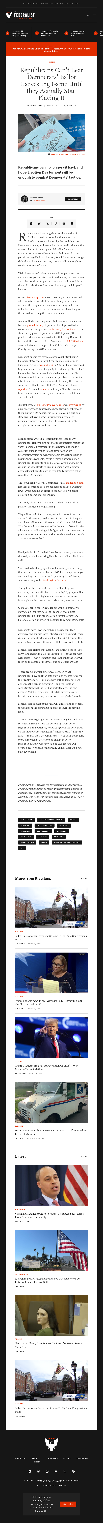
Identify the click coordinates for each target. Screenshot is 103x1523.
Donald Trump (26, 837)
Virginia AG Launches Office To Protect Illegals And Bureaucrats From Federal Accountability (49, 1215)
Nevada (44, 842)
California (25, 831)
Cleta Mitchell (43, 831)
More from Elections (33, 878)
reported (23, 389)
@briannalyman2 (39, 200)
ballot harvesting (44, 825)
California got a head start (62, 329)
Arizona (73, 820)
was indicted (46, 365)
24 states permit (36, 297)
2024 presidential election (51, 820)
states (46, 389)
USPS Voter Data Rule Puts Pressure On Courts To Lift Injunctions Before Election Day (51, 1132)
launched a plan (75, 482)
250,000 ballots (74, 341)
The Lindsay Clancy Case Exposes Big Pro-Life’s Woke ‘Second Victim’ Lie (49, 1345)
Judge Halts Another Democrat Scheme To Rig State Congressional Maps (51, 937)
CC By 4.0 (81, 154)
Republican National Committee (67, 842)
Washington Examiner (54, 580)
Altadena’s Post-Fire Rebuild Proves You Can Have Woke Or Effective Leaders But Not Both (47, 1280)
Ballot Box (25, 825)
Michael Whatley (27, 842)
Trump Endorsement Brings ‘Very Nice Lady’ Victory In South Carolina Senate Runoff (49, 1002)
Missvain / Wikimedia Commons (63, 154)
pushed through (35, 325)
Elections (43, 837)
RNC (22, 848)
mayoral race (56, 404)
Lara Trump (58, 837)
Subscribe (68, 1504)
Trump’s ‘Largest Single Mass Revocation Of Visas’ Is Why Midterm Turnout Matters (46, 1067)
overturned (75, 404)
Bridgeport (64, 825)
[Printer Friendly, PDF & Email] (72, 224)
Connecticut (42, 404)
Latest (20, 1156)
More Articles (73, 199)
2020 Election (26, 820)
